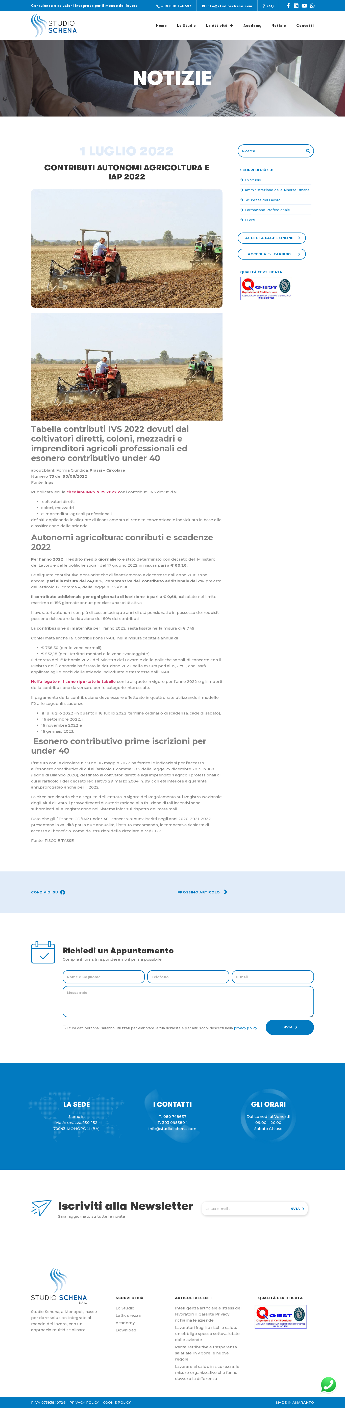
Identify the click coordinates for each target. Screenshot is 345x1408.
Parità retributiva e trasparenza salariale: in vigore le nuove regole (206, 1353)
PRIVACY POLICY (84, 1402)
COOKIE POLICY (117, 1402)
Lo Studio (186, 26)
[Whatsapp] (312, 6)
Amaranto (303, 1402)
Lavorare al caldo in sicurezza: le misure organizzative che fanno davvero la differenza (207, 1372)
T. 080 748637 (172, 1116)
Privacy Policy (245, 1028)
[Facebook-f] (288, 6)
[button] (173, 6)
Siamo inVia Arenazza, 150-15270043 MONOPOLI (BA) (76, 1122)
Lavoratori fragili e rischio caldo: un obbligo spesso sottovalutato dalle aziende (207, 1333)
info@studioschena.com (172, 1128)
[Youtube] (304, 6)
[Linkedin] (296, 6)
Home (161, 26)
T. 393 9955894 (172, 1122)
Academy (252, 26)
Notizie (279, 26)
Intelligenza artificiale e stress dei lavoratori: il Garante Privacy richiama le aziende (208, 1314)
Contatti (305, 26)
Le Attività (217, 26)
